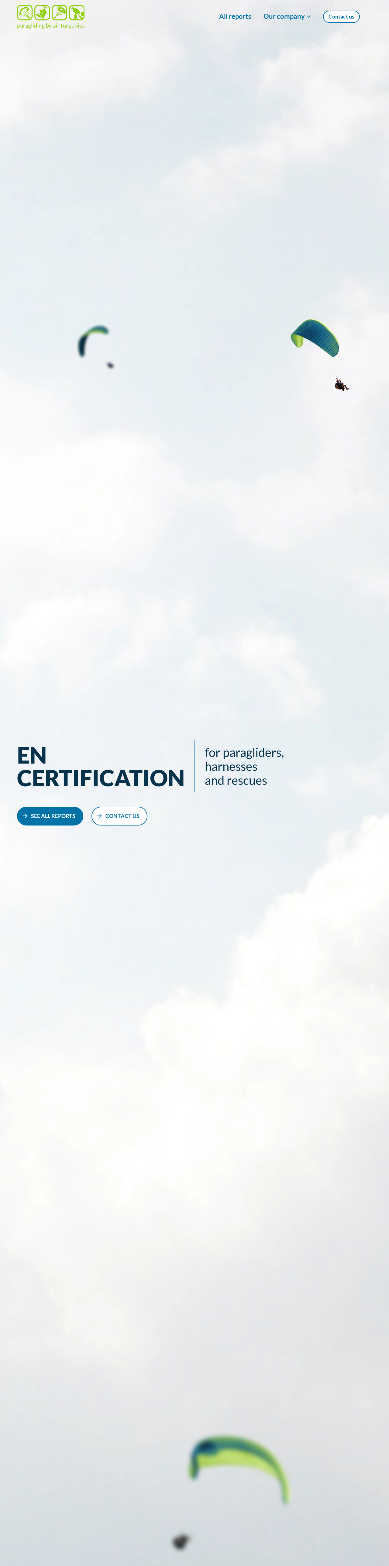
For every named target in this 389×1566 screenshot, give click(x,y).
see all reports (53, 815)
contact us (122, 815)
